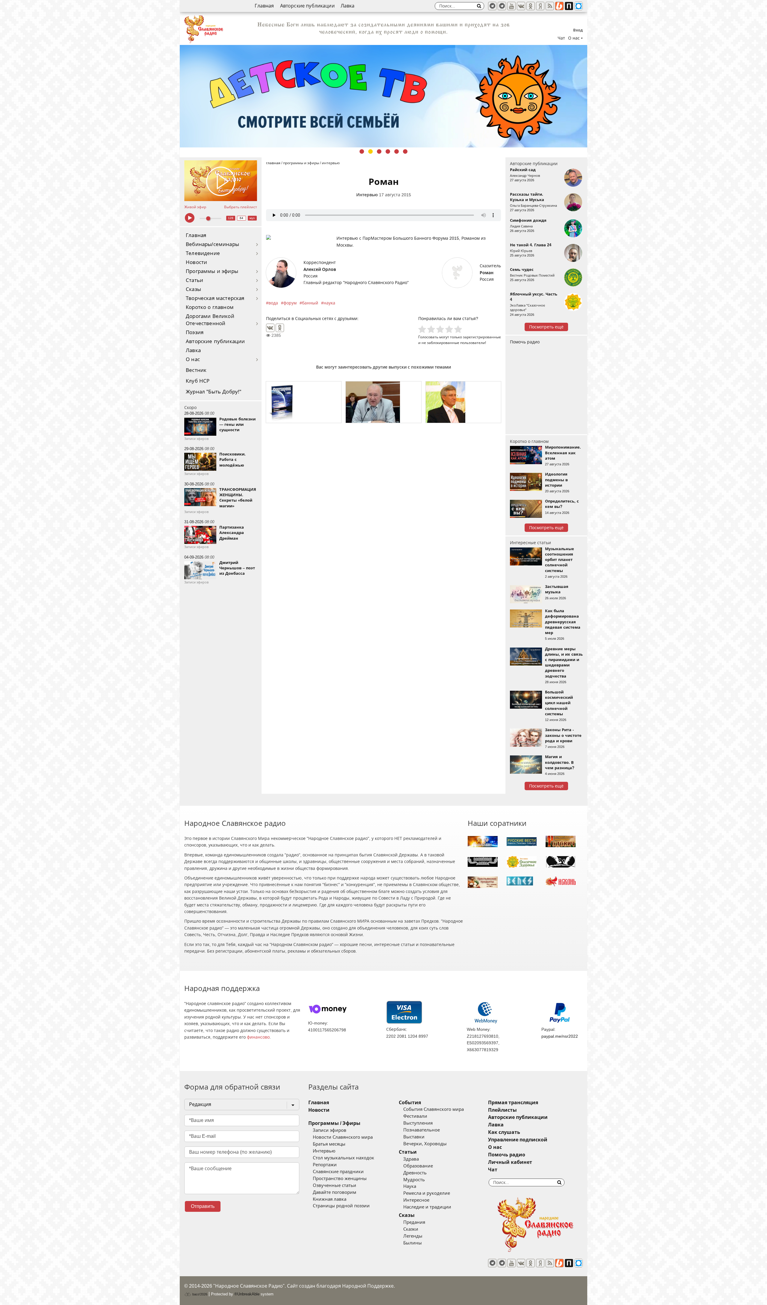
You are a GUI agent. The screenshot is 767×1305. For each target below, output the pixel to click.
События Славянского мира (433, 1109)
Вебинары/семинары (212, 244)
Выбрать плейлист (240, 207)
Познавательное (421, 1130)
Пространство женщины (340, 1178)
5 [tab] (396, 151)
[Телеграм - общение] (502, 6)
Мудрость (414, 1179)
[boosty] (559, 6)
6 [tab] (405, 151)
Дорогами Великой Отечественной (210, 319)
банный (310, 303)
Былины (412, 1243)
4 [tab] (388, 151)
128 (230, 218)
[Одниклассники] (530, 6)
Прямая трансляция (513, 1102)
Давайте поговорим (334, 1192)
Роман (486, 272)
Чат (561, 38)
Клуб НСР (197, 381)
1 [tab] (362, 151)
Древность (415, 1172)
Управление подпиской (517, 1139)
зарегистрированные (482, 337)
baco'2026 (199, 1294)
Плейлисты (502, 1110)
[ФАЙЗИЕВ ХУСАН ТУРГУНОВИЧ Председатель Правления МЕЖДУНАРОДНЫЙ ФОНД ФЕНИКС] (463, 402)
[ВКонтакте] (270, 328)
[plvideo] (569, 6)
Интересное (416, 1200)
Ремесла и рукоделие (426, 1193)
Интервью (367, 194)
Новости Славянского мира (343, 1137)
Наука (409, 1186)
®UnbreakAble (246, 1294)
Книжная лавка (329, 1199)
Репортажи (325, 1164)
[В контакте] (521, 6)
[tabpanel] (383, 96)
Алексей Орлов (320, 269)
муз (252, 218)
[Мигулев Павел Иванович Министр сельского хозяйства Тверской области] (383, 402)
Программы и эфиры (212, 271)
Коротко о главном (210, 307)
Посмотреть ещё (546, 327)
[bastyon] (578, 6)
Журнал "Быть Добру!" (213, 392)
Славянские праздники (338, 1171)
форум (290, 303)
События (410, 1102)
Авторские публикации (307, 5)
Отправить (203, 1206)
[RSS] (550, 6)
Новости (196, 262)
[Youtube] (511, 6)
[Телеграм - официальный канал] (492, 6)
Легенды (412, 1236)
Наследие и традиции (427, 1207)
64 (241, 218)
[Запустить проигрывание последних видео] (220, 180)
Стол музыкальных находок (343, 1157)
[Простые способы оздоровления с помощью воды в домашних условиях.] (303, 402)
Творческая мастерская (215, 298)
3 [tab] (379, 151)
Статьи (194, 280)
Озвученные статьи (334, 1185)
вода (273, 303)
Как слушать (504, 1132)
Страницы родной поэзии (341, 1205)
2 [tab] (370, 151)
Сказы (193, 289)
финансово (258, 1037)
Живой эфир (195, 207)
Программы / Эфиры (334, 1123)
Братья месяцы (329, 1144)
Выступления (418, 1123)
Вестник (196, 370)
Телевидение (203, 253)
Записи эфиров (329, 1130)
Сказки (410, 1229)
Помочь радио (525, 342)
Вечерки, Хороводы (425, 1143)
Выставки (414, 1136)
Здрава (411, 1159)
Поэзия (194, 332)
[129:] (383, 96)
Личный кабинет (510, 1162)
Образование (418, 1166)
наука (329, 303)
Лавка (348, 5)
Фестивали (415, 1116)
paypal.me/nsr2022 (559, 1036)
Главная (264, 5)
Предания (414, 1222)
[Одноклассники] (280, 328)
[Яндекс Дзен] (540, 6)
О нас (193, 359)
